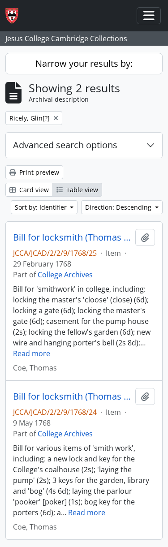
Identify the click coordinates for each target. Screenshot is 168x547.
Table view (81, 189)
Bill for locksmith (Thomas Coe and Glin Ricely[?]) (72, 237)
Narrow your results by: (84, 63)
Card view (33, 189)
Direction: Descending (119, 207)
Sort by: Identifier (42, 207)
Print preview (38, 172)
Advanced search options (65, 145)
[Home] (15, 15)
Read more (31, 353)
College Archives (65, 275)
